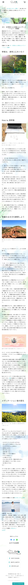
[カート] (24, 2)
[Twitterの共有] (14, 539)
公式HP (3, 530)
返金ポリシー (16, 577)
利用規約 (10, 577)
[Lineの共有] (17, 539)
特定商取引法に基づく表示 (13, 574)
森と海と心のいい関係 (12, 8)
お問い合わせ (19, 575)
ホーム (3, 8)
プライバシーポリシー (10, 575)
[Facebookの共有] (11, 539)
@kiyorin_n (13, 528)
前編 (10, 378)
